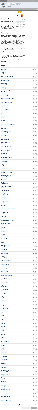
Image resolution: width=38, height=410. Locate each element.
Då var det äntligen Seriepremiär (5, 142)
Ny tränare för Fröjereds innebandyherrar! (7, 377)
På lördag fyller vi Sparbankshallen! (6, 239)
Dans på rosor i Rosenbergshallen (6, 138)
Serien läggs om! (3, 363)
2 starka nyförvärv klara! (4, 308)
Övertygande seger (3, 69)
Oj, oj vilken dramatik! (4, 179)
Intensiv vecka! (3, 256)
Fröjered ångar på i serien (4, 128)
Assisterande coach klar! (4, 374)
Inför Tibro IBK (3, 353)
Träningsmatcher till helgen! (5, 371)
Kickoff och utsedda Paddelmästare (6, 146)
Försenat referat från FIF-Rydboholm (6, 260)
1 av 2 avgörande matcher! (4, 212)
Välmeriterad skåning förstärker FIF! (6, 370)
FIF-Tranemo (3, 261)
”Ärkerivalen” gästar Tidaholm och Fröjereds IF (7, 76)
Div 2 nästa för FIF (3, 101)
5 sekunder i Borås (3, 213)
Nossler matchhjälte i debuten (5, 341)
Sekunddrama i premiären (4, 165)
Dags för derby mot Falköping (5, 396)
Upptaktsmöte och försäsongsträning (6, 175)
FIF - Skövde (3, 228)
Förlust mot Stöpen (3, 367)
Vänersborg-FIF (3, 242)
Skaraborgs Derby (3, 72)
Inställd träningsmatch (4, 268)
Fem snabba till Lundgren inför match (6, 112)
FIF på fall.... (2, 187)
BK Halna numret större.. (4, 84)
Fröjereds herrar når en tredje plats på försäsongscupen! (9, 208)
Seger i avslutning (3, 272)
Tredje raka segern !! (4, 397)
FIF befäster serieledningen (5, 110)
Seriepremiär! (3, 169)
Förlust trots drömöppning (5, 338)
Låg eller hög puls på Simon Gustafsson (6, 102)
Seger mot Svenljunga (4, 294)
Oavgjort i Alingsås (3, 300)
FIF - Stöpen (2, 235)
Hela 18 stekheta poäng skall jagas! (6, 219)
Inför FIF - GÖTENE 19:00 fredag (5, 399)
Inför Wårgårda (3, 322)
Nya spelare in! (3, 375)
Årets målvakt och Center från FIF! (6, 176)
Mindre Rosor (3, 136)
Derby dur (2, 121)
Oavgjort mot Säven (4, 296)
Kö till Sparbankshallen (4, 99)
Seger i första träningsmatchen (5, 307)
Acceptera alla (33, 408)
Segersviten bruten (3, 127)
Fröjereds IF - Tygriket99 (4, 224)
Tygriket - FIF (3, 241)
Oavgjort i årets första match (5, 285)
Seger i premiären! (3, 301)
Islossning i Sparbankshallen (5, 158)
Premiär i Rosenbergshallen (5, 139)
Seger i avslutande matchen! (5, 311)
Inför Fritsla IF (3, 348)
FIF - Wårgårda (3, 231)
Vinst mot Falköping (4, 364)
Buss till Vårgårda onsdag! (5, 201)
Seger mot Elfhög (3, 283)
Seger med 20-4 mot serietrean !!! (5, 389)
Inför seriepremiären (4, 168)
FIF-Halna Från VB (3, 386)
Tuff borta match (3, 113)
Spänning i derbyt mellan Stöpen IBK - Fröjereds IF (8, 220)
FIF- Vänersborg (3, 227)
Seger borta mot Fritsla (4, 286)
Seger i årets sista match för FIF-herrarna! (7, 252)
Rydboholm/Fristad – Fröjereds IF (6, 223)
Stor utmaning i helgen (6, 19)
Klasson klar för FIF (3, 337)
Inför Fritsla (2, 312)
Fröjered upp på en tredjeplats (5, 68)
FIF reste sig (2, 154)
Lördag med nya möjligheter (5, 79)
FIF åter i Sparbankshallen (4, 135)
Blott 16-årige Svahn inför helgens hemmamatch (8, 124)
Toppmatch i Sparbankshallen (5, 105)
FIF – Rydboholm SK (4, 238)
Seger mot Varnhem (4, 344)
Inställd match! (3, 297)
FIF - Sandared (3, 234)
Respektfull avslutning (4, 153)
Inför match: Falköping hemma (5, 366)
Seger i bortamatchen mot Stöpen (6, 400)
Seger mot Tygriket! (4, 250)
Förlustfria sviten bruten (4, 183)
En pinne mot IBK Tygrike (4, 77)
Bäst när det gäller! (3, 216)
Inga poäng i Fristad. (4, 257)
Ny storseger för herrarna (4, 289)
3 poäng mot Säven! (4, 323)
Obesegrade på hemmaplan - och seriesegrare (7, 98)
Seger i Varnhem (3, 326)
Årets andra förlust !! (4, 381)
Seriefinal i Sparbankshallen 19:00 (6, 388)
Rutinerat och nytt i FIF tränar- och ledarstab (7, 149)
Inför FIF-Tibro (3, 392)
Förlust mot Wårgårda (4, 355)
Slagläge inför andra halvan (5, 190)
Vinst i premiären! (3, 360)
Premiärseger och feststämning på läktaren (7, 204)
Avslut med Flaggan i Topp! (5, 209)
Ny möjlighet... (3, 182)
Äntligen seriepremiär (4, 91)
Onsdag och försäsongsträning (5, 150)
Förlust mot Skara (3, 331)
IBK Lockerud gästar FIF (4, 160)
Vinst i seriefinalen (3, 279)
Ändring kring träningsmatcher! (5, 305)
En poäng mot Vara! (4, 249)
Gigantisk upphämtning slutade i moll (6, 157)
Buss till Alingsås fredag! (4, 194)
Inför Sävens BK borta (4, 342)
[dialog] (19, 406)
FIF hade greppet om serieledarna (6, 186)
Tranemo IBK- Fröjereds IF (4, 253)
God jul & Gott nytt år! (4, 120)
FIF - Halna (2, 230)
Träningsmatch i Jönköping (5, 264)
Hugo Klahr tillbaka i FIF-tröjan (5, 393)
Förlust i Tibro (3, 334)
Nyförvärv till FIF (3, 94)
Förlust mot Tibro (3, 316)
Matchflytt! (2, 319)
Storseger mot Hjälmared (4, 290)
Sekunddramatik (3, 73)
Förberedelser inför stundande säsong (6, 147)
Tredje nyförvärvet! (3, 267)
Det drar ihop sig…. (3, 180)
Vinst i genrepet (3, 304)
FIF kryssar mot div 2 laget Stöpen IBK (6, 172)
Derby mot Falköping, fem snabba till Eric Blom (7, 132)
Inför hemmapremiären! (4, 359)
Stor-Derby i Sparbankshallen (5, 109)
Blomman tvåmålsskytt (4, 161)
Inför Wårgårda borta (4, 356)
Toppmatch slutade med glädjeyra (6, 131)
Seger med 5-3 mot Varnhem (5, 382)
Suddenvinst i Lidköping (4, 282)
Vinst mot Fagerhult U (4, 278)
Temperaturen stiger (4, 143)
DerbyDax (2, 164)
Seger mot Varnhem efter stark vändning (6, 275)
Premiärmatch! (3, 263)
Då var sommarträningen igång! (5, 245)
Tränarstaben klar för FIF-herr (5, 95)
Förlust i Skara (3, 349)
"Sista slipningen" (3, 171)
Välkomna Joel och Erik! (4, 271)
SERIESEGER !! (3, 378)
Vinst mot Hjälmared (4, 274)
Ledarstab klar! (3, 246)
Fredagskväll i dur (3, 87)
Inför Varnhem (3, 327)
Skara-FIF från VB (3, 385)
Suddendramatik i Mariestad (5, 202)
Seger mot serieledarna (4, 320)
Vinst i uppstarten (3, 117)
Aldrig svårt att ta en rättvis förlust (6, 80)
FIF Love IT (2, 191)
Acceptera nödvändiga (26, 408)
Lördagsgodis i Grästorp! (4, 198)
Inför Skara (2, 315)
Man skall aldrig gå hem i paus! (5, 197)
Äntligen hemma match (4, 116)
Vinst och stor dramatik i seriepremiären (6, 90)
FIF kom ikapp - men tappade (5, 66)
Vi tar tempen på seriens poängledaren (6, 88)
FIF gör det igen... (3, 193)
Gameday (2, 106)
